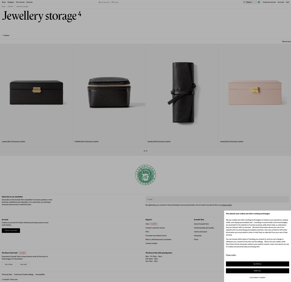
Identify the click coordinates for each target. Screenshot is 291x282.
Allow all (257, 264)
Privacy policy (231, 255)
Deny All (257, 271)
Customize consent (258, 277)
